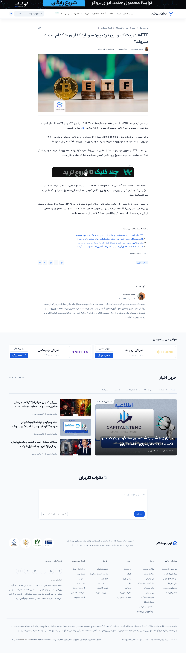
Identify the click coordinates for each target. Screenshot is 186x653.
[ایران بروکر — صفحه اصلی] (166, 543)
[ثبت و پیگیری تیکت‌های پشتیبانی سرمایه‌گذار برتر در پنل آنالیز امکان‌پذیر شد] (75, 427)
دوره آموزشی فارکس (146, 606)
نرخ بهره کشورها (102, 592)
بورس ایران (150, 592)
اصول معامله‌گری (147, 597)
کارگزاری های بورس (170, 578)
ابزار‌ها (86, 14)
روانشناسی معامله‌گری (145, 583)
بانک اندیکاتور (103, 583)
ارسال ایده (81, 583)
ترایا (61, 14)
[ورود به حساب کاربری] (11, 13)
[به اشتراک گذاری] (39, 28)
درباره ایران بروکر (78, 569)
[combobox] (33, 13)
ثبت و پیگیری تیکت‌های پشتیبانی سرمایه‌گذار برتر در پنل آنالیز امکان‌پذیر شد (34, 424)
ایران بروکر (143, 28)
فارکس (128, 574)
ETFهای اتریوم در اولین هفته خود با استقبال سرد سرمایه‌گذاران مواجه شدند (109, 235)
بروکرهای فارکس (170, 574)
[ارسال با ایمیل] (40, 262)
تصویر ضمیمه (61, 513)
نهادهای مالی (124, 14)
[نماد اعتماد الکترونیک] (14, 543)
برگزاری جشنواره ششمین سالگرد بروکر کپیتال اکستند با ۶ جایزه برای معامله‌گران (137, 441)
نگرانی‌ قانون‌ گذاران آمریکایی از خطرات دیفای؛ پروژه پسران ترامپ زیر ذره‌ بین (110, 243)
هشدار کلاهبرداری (124, 597)
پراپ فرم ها (172, 583)
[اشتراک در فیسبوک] (61, 262)
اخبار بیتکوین (106, 28)
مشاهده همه (18, 377)
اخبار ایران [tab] (105, 390)
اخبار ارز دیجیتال (122, 28)
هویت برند (81, 574)
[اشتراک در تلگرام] (45, 262)
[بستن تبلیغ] (1, 1)
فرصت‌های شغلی (78, 588)
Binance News (136, 253)
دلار (82, 128)
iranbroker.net (25, 639)
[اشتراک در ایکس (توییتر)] (56, 262)
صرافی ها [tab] (148, 390)
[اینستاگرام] (27, 571)
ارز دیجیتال (150, 578)
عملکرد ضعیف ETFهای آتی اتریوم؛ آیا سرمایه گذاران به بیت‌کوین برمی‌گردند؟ (109, 247)
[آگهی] (93, 4)
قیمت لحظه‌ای (99, 14)
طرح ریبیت (104, 578)
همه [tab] (173, 390)
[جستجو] (17, 13)
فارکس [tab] (117, 390)
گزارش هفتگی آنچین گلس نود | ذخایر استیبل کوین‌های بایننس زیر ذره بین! (110, 239)
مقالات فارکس (148, 574)
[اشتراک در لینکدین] (50, 262)
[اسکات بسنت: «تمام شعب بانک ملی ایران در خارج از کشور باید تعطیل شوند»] (75, 447)
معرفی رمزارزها (125, 592)
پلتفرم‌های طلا (171, 592)
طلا (130, 583)
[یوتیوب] (43, 571)
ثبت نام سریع (105, 355)
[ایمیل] (59, 571)
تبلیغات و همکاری (78, 592)
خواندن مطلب (105, 402)
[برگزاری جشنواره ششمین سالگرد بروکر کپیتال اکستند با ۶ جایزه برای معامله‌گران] (136, 427)
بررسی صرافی (104, 348)
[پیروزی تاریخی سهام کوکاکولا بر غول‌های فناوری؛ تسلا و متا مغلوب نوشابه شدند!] (75, 407)
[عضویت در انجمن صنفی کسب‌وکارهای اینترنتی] (48, 543)
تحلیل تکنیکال (148, 602)
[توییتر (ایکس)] (35, 571)
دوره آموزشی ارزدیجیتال (145, 611)
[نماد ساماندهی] (25, 543)
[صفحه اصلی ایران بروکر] (162, 14)
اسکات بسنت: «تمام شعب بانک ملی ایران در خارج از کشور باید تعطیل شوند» (34, 444)
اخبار (134, 28)
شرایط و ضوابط (79, 597)
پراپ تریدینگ (149, 588)
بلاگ (112, 14)
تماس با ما (81, 578)
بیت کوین (127, 588)
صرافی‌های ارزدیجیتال (169, 569)
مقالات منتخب (148, 569)
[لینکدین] (19, 571)
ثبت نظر (139, 514)
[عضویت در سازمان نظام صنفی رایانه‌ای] (37, 543)
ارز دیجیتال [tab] (162, 390)
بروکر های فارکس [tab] (132, 390)
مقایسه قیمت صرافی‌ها (99, 574)
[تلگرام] (51, 571)
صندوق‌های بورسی (170, 588)
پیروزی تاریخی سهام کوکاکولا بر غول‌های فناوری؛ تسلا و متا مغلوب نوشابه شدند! (35, 404)
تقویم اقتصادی (102, 588)
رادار (67, 14)
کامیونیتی (75, 14)
